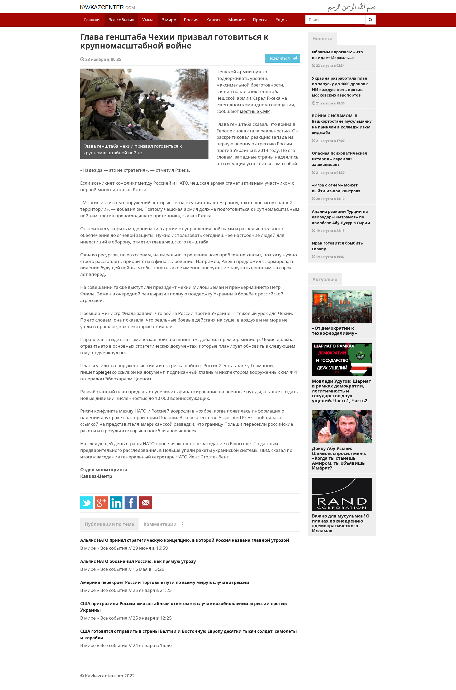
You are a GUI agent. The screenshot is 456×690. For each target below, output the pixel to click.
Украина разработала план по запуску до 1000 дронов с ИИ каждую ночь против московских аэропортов (340, 90)
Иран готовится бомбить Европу (337, 249)
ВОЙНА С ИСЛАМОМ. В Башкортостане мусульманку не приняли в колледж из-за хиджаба (342, 128)
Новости (322, 39)
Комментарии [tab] (163, 524)
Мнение (236, 20)
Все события (121, 20)
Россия (191, 20)
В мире (169, 20)
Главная (92, 20)
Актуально (325, 279)
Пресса (260, 20)
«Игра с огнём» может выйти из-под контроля (336, 191)
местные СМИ (255, 111)
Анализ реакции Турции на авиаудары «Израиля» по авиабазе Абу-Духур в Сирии (341, 221)
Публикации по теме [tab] (109, 524)
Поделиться (280, 58)
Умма (148, 20)
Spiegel (103, 372)
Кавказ (213, 20)
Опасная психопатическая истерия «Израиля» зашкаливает (339, 162)
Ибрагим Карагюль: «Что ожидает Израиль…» (337, 58)
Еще (280, 20)
